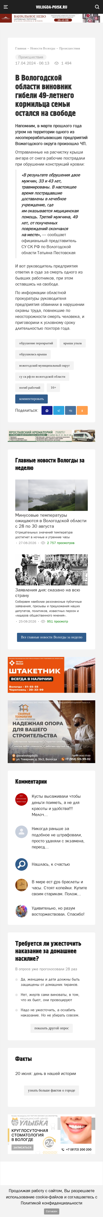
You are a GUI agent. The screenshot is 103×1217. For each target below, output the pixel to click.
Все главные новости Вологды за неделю (51, 637)
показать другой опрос (51, 1028)
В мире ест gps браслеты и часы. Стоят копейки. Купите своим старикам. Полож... (59, 888)
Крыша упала (73, 343)
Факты (23, 1059)
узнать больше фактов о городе (51, 1090)
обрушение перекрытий (36, 343)
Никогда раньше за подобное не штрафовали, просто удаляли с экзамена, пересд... (58, 837)
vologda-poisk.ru (51, 7)
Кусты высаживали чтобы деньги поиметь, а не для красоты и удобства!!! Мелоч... (56, 805)
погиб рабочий (29, 387)
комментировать (31, 399)
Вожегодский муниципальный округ (44, 365)
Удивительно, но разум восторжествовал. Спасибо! (58, 911)
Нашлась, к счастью (51, 864)
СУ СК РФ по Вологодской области (42, 376)
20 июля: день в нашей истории (45, 1073)
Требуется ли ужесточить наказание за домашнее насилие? (48, 951)
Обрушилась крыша (33, 354)
